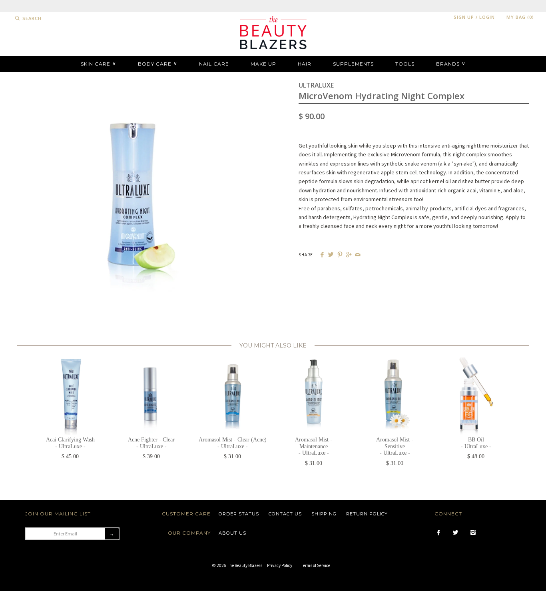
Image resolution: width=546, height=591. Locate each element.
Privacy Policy (279, 565)
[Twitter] (455, 533)
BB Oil (476, 443)
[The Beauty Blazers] (273, 16)
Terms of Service (315, 565)
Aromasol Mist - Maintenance (313, 446)
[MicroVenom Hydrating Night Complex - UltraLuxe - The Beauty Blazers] (132, 84)
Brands (451, 63)
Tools (404, 64)
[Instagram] (473, 533)
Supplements (353, 64)
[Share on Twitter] (331, 255)
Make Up (263, 64)
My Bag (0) (520, 17)
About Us (232, 533)
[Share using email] (357, 255)
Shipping (324, 514)
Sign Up (464, 17)
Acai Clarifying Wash (70, 443)
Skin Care (98, 63)
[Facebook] (438, 533)
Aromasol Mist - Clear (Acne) (233, 443)
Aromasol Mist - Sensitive (394, 446)
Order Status (239, 514)
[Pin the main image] (340, 255)
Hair (304, 64)
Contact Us (285, 514)
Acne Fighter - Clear (151, 443)
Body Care (157, 63)
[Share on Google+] (349, 255)
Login (487, 17)
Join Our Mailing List (58, 514)
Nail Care (214, 64)
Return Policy (367, 514)
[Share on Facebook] (322, 255)
